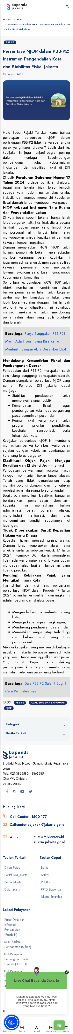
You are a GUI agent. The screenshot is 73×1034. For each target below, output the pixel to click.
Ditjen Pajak (12, 867)
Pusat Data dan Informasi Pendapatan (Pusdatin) (14, 927)
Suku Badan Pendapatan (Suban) (17, 944)
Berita (20, 19)
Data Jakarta (12, 889)
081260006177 (12, 784)
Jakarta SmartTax (51, 896)
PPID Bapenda (51, 889)
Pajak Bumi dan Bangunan (48, 702)
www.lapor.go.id (51, 836)
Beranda (7, 19)
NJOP (9, 708)
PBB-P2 (10, 42)
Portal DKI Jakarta (15, 875)
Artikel (45, 875)
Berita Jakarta (12, 882)
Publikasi (46, 882)
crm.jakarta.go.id (51, 842)
